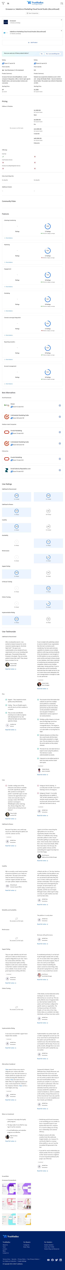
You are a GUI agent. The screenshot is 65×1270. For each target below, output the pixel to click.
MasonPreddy (13, 663)
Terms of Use (6, 1259)
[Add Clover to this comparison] (60, 405)
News (4, 1251)
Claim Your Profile (49, 1247)
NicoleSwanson (45, 855)
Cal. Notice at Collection (9, 1261)
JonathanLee (13, 724)
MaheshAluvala (45, 769)
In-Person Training (7, 581)
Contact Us (6, 1253)
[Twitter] (56, 1260)
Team (4, 1247)
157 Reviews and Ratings (15, 33)
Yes (42, 53)
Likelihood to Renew (7, 504)
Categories (26, 1245)
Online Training (6, 597)
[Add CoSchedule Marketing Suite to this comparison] (60, 417)
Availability (5, 535)
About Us (5, 1245)
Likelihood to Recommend (9, 489)
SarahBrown (45, 974)
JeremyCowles (45, 683)
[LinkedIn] (60, 1260)
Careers (5, 1249)
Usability (4, 520)
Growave (13, 21)
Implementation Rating (8, 612)
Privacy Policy (22, 1259)
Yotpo (6, 1069)
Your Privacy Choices (33, 1259)
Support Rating (6, 566)
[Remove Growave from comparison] (61, 20)
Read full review (9, 669)
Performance (5, 551)
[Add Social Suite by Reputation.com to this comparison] (60, 470)
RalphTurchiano (13, 1135)
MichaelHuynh (13, 885)
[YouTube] (48, 1260)
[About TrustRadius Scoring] (3, 63)
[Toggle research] (8, 3)
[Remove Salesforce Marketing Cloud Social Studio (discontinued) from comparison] (61, 30)
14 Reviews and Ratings (15, 22)
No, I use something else (52, 53)
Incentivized (40, 680)
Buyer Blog (26, 1247)
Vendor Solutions (48, 1245)
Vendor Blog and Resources (51, 1249)
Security (14, 1259)
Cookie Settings (22, 1261)
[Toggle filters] (3, 3)
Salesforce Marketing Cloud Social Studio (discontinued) (28, 32)
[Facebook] (52, 1260)
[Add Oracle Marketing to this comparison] (60, 432)
